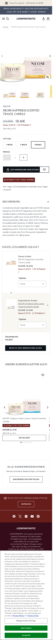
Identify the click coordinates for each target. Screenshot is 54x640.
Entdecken (24, 438)
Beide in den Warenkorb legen (25, 348)
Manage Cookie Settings (26, 621)
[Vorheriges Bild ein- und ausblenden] (2, 56)
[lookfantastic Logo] (26, 18)
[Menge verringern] (7, 157)
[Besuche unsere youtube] (32, 516)
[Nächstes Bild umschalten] (50, 56)
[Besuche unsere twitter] (20, 516)
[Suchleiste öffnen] (8, 18)
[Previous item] (5, 407)
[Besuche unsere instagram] (26, 516)
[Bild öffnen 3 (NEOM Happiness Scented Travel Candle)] (40, 91)
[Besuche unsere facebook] (14, 516)
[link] (44, 18)
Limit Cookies (26, 628)
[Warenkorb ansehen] (48, 18)
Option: (7, 139)
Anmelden (26, 504)
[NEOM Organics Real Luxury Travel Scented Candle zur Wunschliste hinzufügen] (43, 375)
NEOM (7, 106)
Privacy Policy (18, 616)
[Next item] (48, 407)
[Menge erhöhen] (23, 157)
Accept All (26, 635)
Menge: (6, 152)
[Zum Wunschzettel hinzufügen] (44, 170)
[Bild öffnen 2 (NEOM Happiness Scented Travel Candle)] (25, 91)
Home (5, 27)
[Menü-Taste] (3, 18)
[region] (26, 595)
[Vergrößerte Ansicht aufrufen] (47, 77)
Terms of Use (33, 616)
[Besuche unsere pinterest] (38, 516)
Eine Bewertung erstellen (26, 479)
